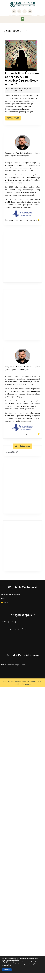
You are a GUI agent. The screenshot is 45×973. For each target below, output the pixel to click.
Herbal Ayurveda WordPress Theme (14, 681)
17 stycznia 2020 (14, 89)
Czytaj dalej (14, 118)
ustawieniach (6, 966)
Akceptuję (7, 969)
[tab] (22, 19)
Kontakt (6, 602)
